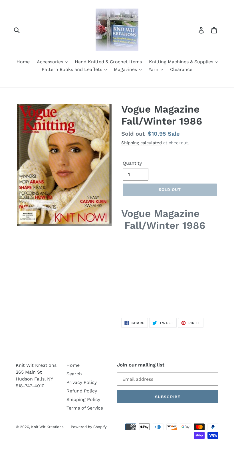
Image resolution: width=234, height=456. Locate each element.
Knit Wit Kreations (47, 427)
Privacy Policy (81, 382)
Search (74, 373)
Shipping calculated (141, 142)
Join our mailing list (140, 365)
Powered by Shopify (89, 427)
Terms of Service (84, 408)
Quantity (132, 163)
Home (73, 365)
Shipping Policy (83, 399)
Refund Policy (81, 391)
